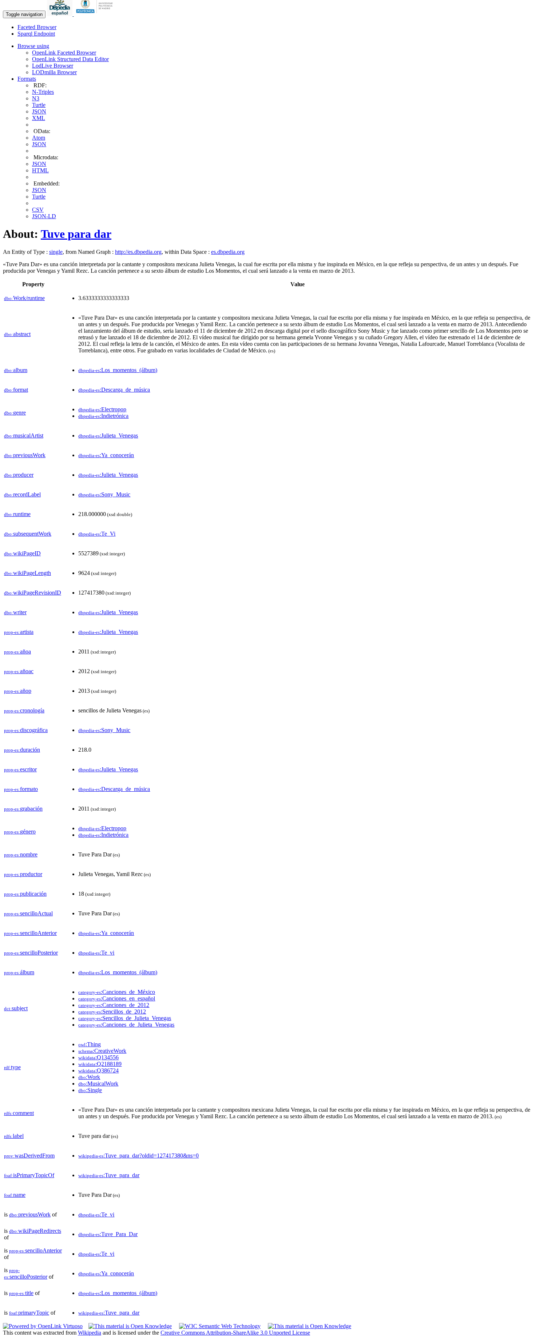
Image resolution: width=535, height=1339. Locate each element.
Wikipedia (89, 1333)
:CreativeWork (102, 1051)
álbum (19, 972)
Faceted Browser (36, 27)
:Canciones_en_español (116, 998)
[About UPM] (96, 14)
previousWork (24, 455)
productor (23, 874)
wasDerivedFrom (29, 1155)
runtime (17, 514)
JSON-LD (44, 216)
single (56, 252)
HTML (40, 170)
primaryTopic (29, 1313)
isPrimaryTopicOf (29, 1175)
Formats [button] (26, 79)
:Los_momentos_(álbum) (117, 370)
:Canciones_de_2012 (113, 1005)
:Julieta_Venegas (108, 435)
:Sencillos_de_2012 (112, 1011)
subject (16, 1008)
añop (17, 691)
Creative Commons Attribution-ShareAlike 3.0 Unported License (235, 1333)
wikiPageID (22, 553)
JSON (39, 111)
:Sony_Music (104, 494)
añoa (17, 651)
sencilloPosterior (31, 953)
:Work (89, 1077)
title (21, 1293)
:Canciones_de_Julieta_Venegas (126, 1025)
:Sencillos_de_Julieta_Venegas (124, 1018)
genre (15, 412)
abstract (17, 334)
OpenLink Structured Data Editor (70, 59)
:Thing (89, 1044)
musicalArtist (23, 435)
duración (22, 750)
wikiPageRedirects (35, 1231)
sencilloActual (28, 913)
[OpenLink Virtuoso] (43, 1326)
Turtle (38, 105)
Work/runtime (24, 298)
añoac (18, 671)
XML (38, 118)
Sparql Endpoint (36, 34)
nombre (20, 854)
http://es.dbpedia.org (138, 252)
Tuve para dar (76, 233)
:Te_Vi (96, 534)
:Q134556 (98, 1057)
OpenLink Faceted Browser (64, 52)
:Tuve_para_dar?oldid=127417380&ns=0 (138, 1155)
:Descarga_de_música (114, 390)
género (20, 831)
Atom (38, 138)
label (14, 1136)
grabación (23, 809)
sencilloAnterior (30, 933)
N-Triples (43, 92)
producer (18, 475)
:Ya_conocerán (106, 455)
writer (15, 612)
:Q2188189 (100, 1064)
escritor (20, 769)
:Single (90, 1090)
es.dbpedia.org (228, 252)
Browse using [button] (33, 46)
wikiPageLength (27, 573)
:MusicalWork (98, 1083)
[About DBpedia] (60, 14)
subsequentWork (27, 534)
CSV (38, 210)
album (15, 370)
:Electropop (102, 409)
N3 (35, 98)
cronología (24, 710)
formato (21, 789)
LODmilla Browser (54, 72)
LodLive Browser (52, 66)
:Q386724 (98, 1070)
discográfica (26, 730)
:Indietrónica (103, 416)
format (16, 390)
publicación (25, 894)
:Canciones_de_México (116, 992)
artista (18, 632)
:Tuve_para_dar (108, 1175)
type (12, 1067)
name (14, 1195)
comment (19, 1113)
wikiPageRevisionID (32, 592)
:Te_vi (96, 953)
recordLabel (22, 494)
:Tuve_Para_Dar (108, 1234)
